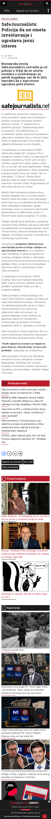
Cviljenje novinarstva (12, 650)
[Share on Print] (14, 453)
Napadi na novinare (27, 10)
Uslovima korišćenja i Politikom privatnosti (22, 816)
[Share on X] (9, 453)
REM (7, 10)
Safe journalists (10, 467)
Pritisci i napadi (9, 19)
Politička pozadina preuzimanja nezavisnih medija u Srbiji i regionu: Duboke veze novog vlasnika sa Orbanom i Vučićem (25, 774)
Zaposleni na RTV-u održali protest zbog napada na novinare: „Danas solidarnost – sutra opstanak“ (23, 412)
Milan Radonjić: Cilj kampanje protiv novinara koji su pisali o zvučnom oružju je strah (25, 518)
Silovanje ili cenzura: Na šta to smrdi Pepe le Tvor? (24, 595)
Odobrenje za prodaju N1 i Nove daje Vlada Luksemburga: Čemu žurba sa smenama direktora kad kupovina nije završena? (24, 689)
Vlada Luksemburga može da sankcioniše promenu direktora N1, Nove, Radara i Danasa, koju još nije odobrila (23, 733)
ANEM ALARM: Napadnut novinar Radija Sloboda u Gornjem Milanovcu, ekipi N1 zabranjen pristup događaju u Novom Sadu (24, 401)
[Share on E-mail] (20, 453)
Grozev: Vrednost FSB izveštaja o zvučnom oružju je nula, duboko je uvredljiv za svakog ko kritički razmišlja (25, 553)
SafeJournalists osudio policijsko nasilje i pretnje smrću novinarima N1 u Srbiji (24, 391)
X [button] (44, 816)
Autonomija (13, 58)
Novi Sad (28, 462)
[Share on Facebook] (3, 453)
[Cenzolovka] (25, 3)
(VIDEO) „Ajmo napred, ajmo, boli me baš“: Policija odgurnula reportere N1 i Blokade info (23, 439)
